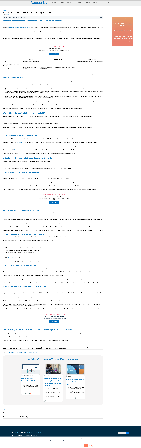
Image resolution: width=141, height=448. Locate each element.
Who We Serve (71, 2)
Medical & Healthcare (33, 352)
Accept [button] (86, 445)
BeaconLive (7, 14)
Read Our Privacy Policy (75, 440)
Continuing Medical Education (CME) (21, 352)
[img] (98, 17)
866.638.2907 (29, 432)
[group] (53, 17)
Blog (101, 2)
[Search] (127, 433)
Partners (94, 2)
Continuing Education (10, 352)
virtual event (10, 257)
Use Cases (54, 2)
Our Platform (86, 2)
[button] (4, 17)
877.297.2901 (39, 432)
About (79, 2)
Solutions (62, 2)
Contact (107, 2)
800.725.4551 (17, 432)
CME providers (21, 153)
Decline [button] (90, 445)
